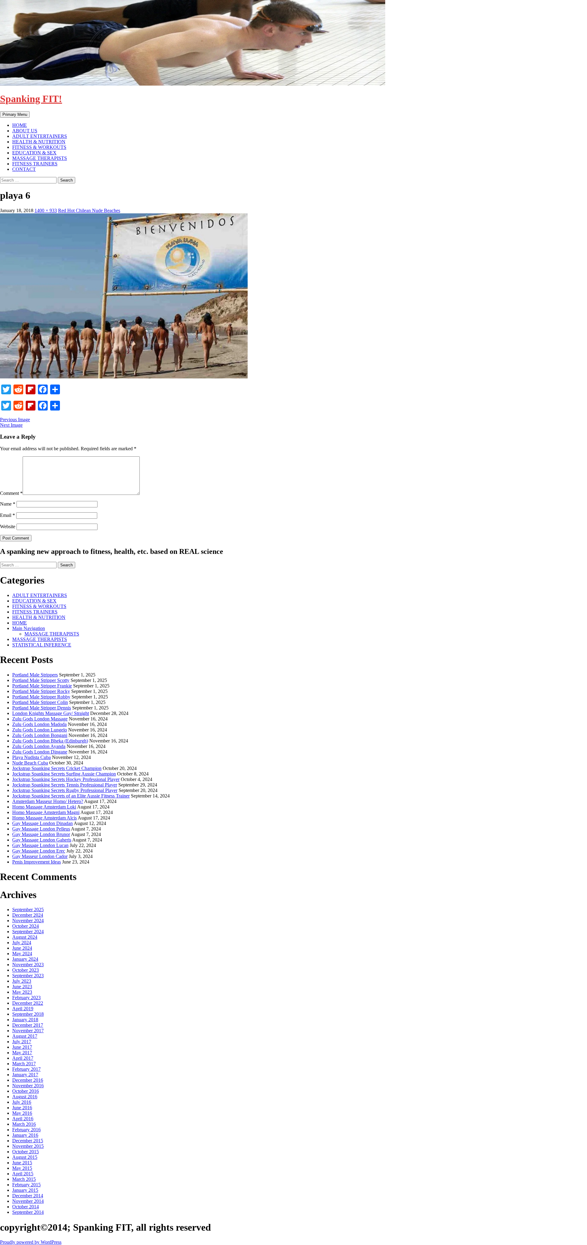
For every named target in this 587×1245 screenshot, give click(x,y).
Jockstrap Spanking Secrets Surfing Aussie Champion (64, 773)
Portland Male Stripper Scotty (40, 680)
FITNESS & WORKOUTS (39, 147)
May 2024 (22, 953)
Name (7, 503)
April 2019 (22, 1008)
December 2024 (27, 915)
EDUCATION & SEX (34, 152)
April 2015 (22, 1173)
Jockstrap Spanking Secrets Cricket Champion (57, 768)
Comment (11, 493)
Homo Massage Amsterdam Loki (44, 806)
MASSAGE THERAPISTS (39, 158)
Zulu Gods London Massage (40, 718)
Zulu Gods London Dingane (39, 751)
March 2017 (24, 1063)
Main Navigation (28, 628)
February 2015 (26, 1184)
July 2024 (21, 942)
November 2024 (28, 920)
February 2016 (26, 1129)
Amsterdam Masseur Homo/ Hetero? (47, 801)
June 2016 (22, 1107)
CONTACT (24, 169)
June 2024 (22, 948)
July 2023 (21, 981)
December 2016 (27, 1080)
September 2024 (28, 931)
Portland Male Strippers (35, 674)
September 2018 (28, 1014)
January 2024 (25, 959)
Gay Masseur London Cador (40, 856)
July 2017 (21, 1041)
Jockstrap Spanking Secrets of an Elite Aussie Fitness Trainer (71, 795)
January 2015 (25, 1190)
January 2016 (25, 1135)
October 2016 (25, 1091)
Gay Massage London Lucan (40, 845)
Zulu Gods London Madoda (39, 724)
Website (7, 526)
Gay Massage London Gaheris (41, 839)
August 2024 (24, 937)
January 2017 (25, 1074)
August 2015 (24, 1157)
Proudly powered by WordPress (30, 1242)
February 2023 (26, 997)
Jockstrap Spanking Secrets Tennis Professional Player (64, 784)
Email (7, 515)
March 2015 (24, 1179)
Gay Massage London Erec (38, 850)
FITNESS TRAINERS (34, 163)
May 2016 (22, 1113)
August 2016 (24, 1096)
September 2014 (28, 1212)
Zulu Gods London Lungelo (39, 729)
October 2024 (25, 926)
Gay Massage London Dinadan (42, 823)
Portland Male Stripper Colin (40, 702)
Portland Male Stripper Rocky (41, 691)
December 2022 (27, 1003)
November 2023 (28, 964)
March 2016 (24, 1124)
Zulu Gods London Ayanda (38, 746)
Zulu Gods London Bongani (39, 735)
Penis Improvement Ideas (36, 861)
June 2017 (22, 1047)
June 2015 (22, 1162)
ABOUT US (24, 130)
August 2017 (24, 1036)
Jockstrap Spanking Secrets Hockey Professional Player (66, 779)
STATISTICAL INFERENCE (41, 644)
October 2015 (25, 1151)
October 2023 (25, 970)
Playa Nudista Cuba (31, 757)
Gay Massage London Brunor (41, 834)
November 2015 (28, 1146)
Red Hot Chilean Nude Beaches (89, 210)
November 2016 (28, 1085)
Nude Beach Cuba (30, 762)
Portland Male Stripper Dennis (41, 707)
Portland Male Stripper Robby (41, 696)
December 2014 (27, 1195)
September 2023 (28, 975)
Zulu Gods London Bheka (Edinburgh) (50, 740)
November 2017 (28, 1030)
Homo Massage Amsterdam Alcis (44, 817)
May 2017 (22, 1052)
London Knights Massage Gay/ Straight (50, 713)
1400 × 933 (46, 210)
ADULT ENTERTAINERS (39, 136)
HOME (19, 125)
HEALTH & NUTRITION (38, 141)
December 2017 (27, 1025)
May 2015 (22, 1168)
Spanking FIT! (31, 98)
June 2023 (22, 986)
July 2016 (21, 1102)
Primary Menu (14, 114)
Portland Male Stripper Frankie (42, 685)
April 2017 (22, 1058)
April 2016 (22, 1118)
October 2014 (25, 1206)
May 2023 (22, 992)
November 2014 (28, 1201)
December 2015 (27, 1140)
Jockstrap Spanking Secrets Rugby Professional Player (64, 790)
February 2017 (26, 1069)
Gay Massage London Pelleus (41, 828)
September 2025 (28, 909)
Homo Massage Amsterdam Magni (45, 812)
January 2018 (25, 1019)
